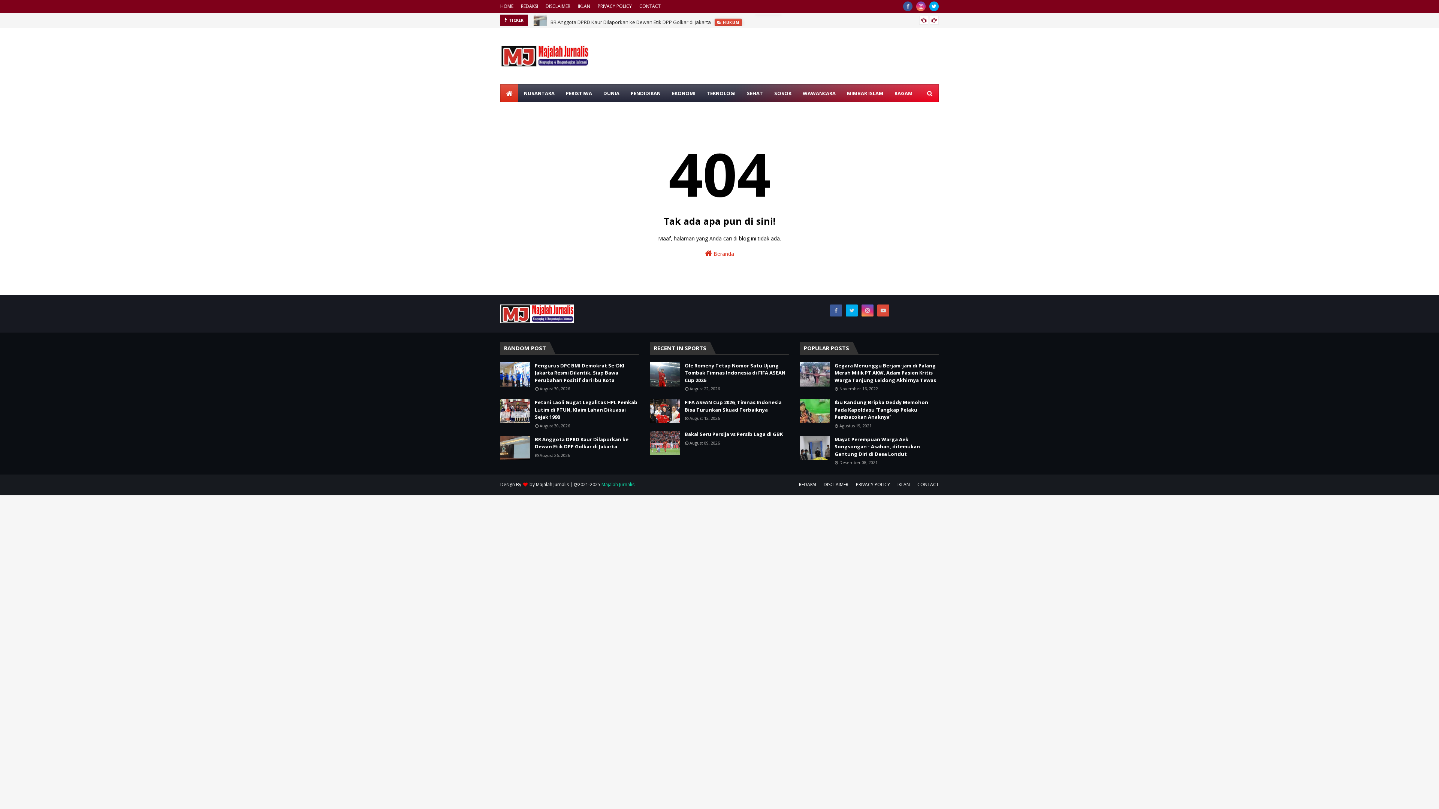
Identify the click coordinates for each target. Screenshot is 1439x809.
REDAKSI (529, 6)
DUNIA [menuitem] (611, 93)
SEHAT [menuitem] (755, 93)
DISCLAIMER (558, 6)
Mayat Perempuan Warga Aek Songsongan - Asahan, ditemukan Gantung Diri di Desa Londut (877, 446)
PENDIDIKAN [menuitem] (646, 93)
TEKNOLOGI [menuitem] (721, 93)
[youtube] (883, 310)
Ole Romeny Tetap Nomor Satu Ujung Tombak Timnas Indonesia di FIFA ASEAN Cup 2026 (735, 373)
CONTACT (650, 6)
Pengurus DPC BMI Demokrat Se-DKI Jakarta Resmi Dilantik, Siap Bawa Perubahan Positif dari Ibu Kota (579, 373)
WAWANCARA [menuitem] (819, 93)
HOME (506, 6)
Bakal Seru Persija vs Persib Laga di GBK (734, 434)
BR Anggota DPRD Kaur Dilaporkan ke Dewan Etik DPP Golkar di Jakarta (630, 20)
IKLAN (584, 6)
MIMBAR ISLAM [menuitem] (865, 93)
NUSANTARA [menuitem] (539, 93)
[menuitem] (509, 93)
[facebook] (907, 6)
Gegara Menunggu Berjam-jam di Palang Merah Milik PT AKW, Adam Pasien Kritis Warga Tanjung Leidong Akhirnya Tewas (885, 373)
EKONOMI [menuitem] (684, 93)
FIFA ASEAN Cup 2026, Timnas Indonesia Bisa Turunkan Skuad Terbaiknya (733, 406)
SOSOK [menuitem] (782, 93)
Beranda (723, 253)
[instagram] (921, 6)
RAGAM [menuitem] (903, 93)
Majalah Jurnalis (552, 484)
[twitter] (934, 6)
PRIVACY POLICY (615, 6)
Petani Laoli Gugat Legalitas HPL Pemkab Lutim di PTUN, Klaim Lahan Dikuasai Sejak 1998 (586, 409)
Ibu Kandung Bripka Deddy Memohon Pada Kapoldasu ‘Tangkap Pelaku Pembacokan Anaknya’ (881, 409)
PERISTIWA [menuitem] (579, 93)
